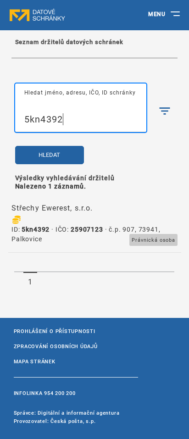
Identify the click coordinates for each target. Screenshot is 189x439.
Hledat (49, 155)
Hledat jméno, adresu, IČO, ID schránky (80, 92)
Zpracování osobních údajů (56, 346)
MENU (156, 13)
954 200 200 (59, 392)
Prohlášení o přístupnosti (54, 331)
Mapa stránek (35, 361)
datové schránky (55, 15)
